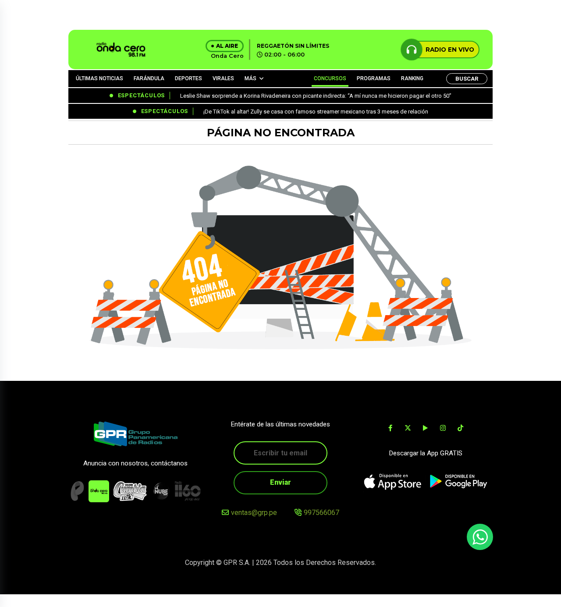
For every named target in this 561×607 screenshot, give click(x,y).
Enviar (280, 482)
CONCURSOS (330, 78)
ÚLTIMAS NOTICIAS (99, 78)
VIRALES (223, 78)
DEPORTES (188, 78)
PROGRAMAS (374, 78)
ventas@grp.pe (254, 512)
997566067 (321, 512)
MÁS (250, 78)
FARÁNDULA (149, 78)
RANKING (412, 78)
